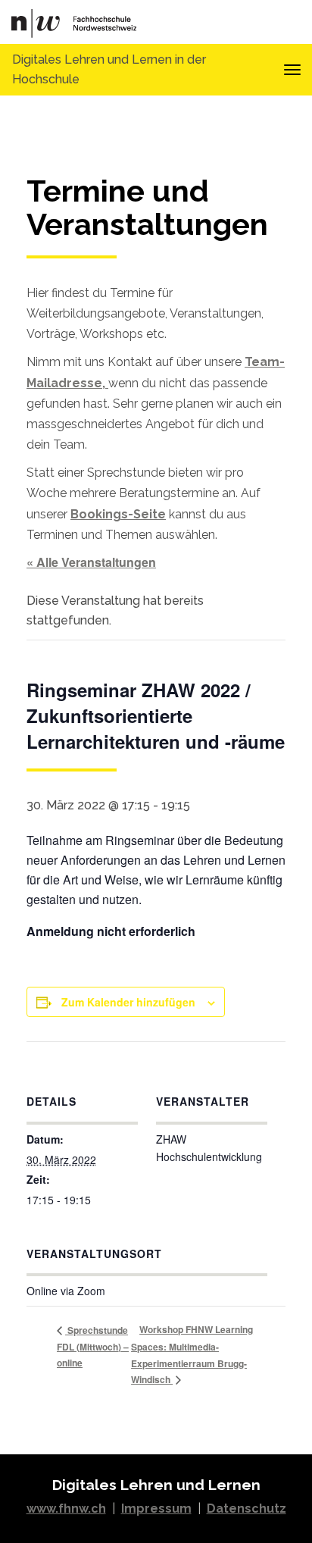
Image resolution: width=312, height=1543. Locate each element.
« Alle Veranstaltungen (91, 562)
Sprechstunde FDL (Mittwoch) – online (93, 1346)
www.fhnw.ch (66, 1508)
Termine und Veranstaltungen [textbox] (147, 208)
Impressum (156, 1508)
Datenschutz (246, 1508)
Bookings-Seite (118, 514)
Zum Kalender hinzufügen (128, 1001)
